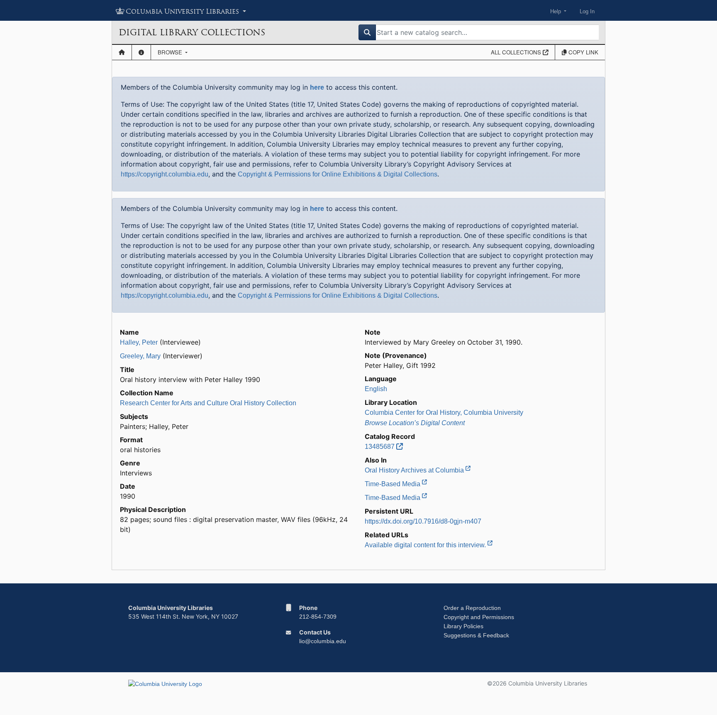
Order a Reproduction (472, 608)
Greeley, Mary (140, 356)
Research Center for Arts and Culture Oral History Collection (208, 402)
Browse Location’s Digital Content (415, 422)
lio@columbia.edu (322, 641)
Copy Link (582, 52)
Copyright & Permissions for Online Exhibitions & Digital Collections (337, 174)
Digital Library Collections (192, 32)
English (376, 388)
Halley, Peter (139, 342)
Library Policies (463, 626)
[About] (141, 52)
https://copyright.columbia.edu (164, 174)
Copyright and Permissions (479, 617)
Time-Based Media (393, 483)
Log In (587, 11)
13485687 (380, 446)
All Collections (517, 52)
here (317, 87)
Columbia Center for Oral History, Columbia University (444, 412)
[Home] (122, 52)
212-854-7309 (318, 616)
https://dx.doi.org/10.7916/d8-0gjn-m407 (423, 521)
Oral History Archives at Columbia (415, 470)
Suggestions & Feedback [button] (476, 635)
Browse (171, 52)
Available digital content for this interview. (426, 544)
